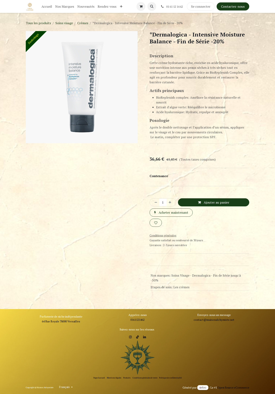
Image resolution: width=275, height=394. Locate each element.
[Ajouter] (171, 202)
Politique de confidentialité (170, 377)
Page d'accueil (99, 377)
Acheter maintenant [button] (173, 212)
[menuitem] (47, 6)
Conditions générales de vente (144, 377)
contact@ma (202, 320)
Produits (126, 377)
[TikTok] (137, 337)
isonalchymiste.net (222, 320)
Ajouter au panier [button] (216, 202)
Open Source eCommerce (233, 387)
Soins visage (64, 23)
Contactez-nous (233, 6)
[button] (151, 6)
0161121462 (137, 320)
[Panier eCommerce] (140, 6)
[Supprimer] (154, 202)
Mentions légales (114, 377)
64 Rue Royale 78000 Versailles (61, 321)
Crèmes (82, 23)
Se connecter (200, 6)
